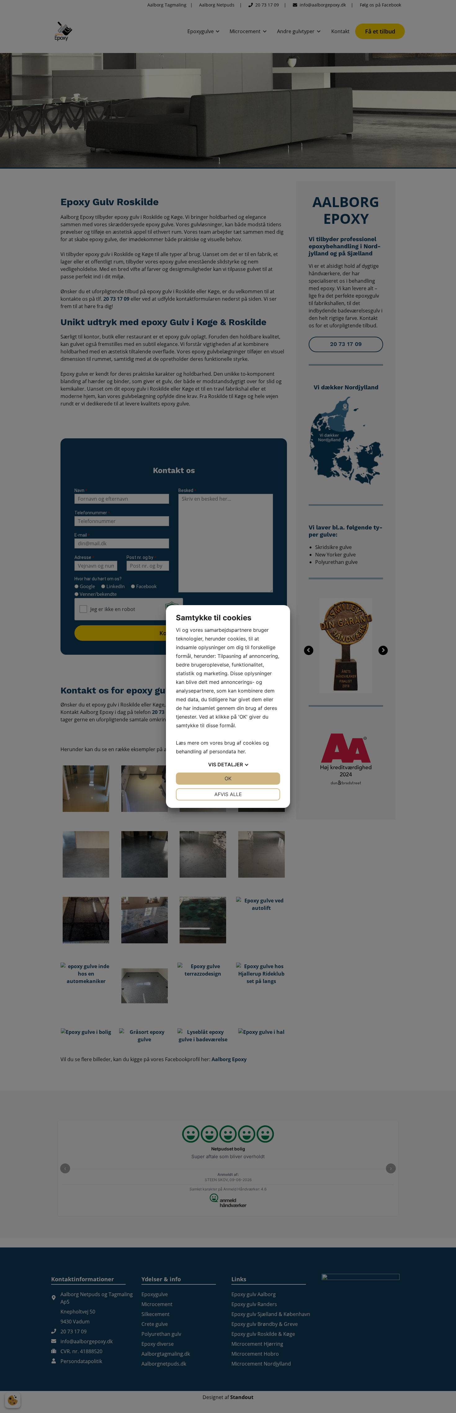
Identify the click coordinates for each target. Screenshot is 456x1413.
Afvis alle (228, 794)
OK (228, 778)
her (241, 751)
